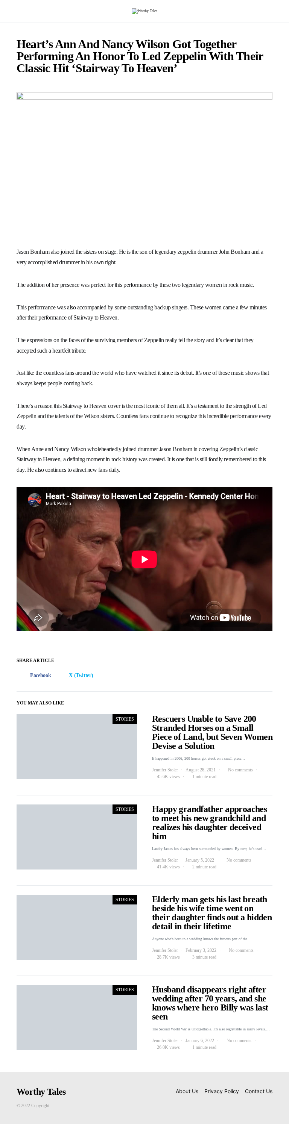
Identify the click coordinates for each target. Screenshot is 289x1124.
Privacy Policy (221, 1091)
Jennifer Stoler (165, 770)
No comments (240, 770)
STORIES (125, 719)
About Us (187, 1091)
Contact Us (258, 1091)
